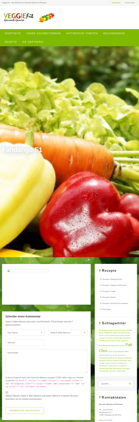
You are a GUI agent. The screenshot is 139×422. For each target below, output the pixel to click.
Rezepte (11, 42)
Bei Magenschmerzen (106, 330)
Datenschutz (130, 3)
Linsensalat (124, 341)
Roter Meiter (125, 351)
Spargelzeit (102, 360)
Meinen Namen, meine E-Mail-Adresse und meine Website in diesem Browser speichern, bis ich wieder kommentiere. (41, 397)
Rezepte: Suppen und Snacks (114, 285)
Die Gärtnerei (32, 42)
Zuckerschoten (120, 371)
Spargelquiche (127, 358)
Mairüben (102, 346)
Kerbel (112, 341)
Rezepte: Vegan (109, 291)
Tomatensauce (122, 363)
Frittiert (106, 335)
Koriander (117, 341)
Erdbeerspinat (108, 333)
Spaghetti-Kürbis (112, 358)
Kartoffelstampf (104, 341)
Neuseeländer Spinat (112, 346)
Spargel (120, 358)
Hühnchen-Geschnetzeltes (114, 338)
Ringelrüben (117, 351)
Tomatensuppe (103, 368)
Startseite (13, 33)
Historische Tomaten (82, 33)
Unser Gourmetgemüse (43, 33)
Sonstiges (106, 309)
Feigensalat (116, 333)
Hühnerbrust (127, 338)
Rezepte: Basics (109, 297)
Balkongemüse (114, 33)
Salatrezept (102, 358)
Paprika (109, 351)
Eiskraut (124, 330)
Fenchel (123, 333)
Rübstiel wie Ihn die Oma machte (115, 355)
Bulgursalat (117, 330)
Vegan (111, 368)
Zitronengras (126, 368)
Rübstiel (101, 355)
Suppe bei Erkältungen (120, 360)
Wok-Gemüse (117, 368)
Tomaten (102, 363)
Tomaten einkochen (111, 363)
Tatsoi (129, 360)
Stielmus (109, 360)
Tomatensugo (123, 366)
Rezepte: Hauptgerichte (112, 279)
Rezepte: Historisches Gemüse (115, 303)
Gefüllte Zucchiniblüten (116, 335)
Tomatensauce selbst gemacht (108, 366)
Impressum (116, 3)
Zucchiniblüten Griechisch (107, 371)
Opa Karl (122, 346)
